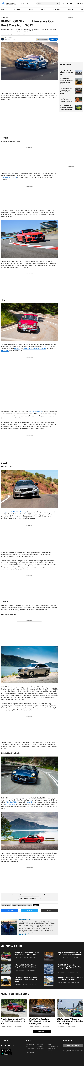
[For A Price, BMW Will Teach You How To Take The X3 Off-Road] (6, 977)
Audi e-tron (5, 350)
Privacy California (30, 1052)
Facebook (10, 910)
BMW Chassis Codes (42, 1044)
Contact (29, 3)
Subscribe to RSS (30, 1048)
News (30, 9)
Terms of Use (40, 1046)
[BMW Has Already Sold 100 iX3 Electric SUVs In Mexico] (48, 977)
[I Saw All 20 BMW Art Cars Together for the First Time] (6, 965)
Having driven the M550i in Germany (13, 512)
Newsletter (35, 3)
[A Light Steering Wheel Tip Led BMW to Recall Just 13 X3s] (6, 952)
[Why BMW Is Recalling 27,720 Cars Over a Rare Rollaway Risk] (48, 952)
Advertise (22, 3)
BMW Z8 (30, 802)
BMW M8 (17, 348)
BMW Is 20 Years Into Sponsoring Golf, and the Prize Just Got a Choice (70, 967)
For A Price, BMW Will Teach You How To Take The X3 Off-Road (26, 979)
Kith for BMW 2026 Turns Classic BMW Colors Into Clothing (66, 99)
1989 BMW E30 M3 (12, 802)
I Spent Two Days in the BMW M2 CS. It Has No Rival (67, 72)
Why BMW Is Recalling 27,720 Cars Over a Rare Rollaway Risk (70, 954)
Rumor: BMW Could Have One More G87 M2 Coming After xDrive (67, 107)
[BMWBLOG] (11, 1041)
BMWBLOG (3, 34)
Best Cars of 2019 (6, 905)
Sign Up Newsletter (53, 1046)
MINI (82, 9)
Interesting (4, 17)
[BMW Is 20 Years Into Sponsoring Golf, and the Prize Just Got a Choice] (48, 965)
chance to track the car (9, 177)
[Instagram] (75, 3)
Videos (43, 9)
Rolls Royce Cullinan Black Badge (34, 348)
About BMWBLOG (30, 1044)
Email (49, 910)
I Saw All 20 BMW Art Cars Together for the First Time (25, 966)
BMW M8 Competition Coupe (19, 905)
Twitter (30, 910)
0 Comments (53, 39)
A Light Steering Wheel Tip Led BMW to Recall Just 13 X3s (27, 954)
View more (41, 1031)
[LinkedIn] (28, 934)
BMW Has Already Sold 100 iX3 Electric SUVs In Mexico (70, 978)
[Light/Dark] (79, 3)
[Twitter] (67, 3)
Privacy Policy (40, 1048)
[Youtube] (71, 3)
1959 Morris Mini (10, 804)
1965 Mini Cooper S (35, 412)
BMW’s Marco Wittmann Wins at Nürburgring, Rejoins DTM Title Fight (70, 1021)
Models (3, 9)
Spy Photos (56, 9)
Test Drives (17, 9)
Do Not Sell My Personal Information (53, 1049)
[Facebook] (64, 3)
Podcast (70, 9)
